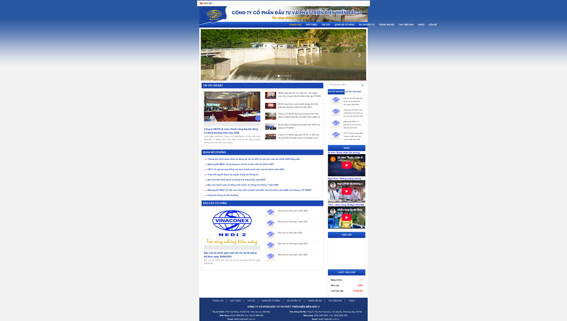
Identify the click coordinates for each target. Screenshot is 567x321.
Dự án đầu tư (366, 24)
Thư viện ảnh (406, 24)
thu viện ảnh (335, 301)
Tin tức (326, 24)
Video (421, 24)
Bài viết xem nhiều (353, 91)
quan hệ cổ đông (271, 301)
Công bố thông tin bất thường (222, 195)
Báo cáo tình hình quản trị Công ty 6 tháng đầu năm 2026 (236, 179)
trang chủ (218, 301)
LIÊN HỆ (433, 24)
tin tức (251, 301)
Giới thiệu (311, 24)
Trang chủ (295, 24)
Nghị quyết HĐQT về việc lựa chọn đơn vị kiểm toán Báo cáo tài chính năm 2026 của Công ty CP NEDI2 (259, 190)
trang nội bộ (315, 301)
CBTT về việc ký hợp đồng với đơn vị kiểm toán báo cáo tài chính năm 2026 (245, 169)
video (352, 301)
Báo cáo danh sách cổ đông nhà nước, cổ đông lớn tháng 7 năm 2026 (242, 185)
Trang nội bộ (386, 24)
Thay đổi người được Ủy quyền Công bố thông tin (233, 174)
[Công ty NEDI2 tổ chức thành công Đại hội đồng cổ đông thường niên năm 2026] (232, 106)
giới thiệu (235, 301)
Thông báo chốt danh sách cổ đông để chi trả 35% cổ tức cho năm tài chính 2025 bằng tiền (253, 159)
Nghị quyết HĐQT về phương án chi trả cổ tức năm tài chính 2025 (240, 164)
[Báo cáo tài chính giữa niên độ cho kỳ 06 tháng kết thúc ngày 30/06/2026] (232, 227)
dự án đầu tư (294, 301)
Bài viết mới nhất (336, 91)
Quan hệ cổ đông (345, 24)
